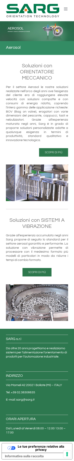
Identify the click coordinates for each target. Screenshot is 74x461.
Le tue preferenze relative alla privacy (41, 448)
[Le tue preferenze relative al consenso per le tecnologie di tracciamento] (67, 454)
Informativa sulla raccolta (24, 456)
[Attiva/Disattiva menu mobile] (66, 9)
